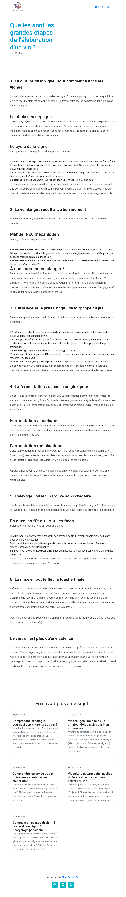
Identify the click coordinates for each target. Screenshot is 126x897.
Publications (102, 7)
